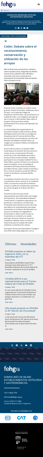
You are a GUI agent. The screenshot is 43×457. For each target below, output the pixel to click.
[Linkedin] (27, 28)
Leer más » (9, 273)
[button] (38, 4)
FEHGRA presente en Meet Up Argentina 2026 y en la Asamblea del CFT (20, 254)
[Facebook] (18, 28)
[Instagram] (15, 28)
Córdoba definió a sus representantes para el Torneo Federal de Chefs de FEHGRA (20, 281)
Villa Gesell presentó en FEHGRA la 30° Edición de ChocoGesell (21, 309)
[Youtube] (24, 28)
